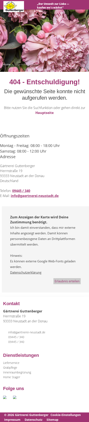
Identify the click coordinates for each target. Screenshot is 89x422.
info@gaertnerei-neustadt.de (35, 195)
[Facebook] (8, 398)
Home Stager (11, 377)
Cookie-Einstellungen (66, 415)
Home (7, 64)
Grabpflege (10, 367)
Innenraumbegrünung (17, 372)
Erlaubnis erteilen (67, 281)
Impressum (12, 420)
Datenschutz (33, 420)
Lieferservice (11, 363)
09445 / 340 (21, 190)
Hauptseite (44, 112)
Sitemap (52, 420)
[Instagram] (17, 398)
